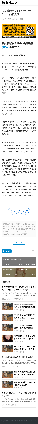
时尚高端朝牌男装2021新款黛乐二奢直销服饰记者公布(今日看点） (24, 373)
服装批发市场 (6, 366)
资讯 (21, 19)
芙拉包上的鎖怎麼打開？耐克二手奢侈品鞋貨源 (24, 326)
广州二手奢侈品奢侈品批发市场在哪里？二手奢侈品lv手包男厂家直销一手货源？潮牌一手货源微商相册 (25, 316)
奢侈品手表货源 (6, 299)
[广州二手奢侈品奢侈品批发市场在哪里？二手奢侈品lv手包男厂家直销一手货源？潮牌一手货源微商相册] (7, 317)
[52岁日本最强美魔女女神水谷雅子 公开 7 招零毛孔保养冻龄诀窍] (7, 338)
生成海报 (7, 251)
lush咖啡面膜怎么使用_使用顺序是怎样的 (24, 383)
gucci (5, 47)
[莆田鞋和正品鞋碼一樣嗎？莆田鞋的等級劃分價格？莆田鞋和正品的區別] (7, 306)
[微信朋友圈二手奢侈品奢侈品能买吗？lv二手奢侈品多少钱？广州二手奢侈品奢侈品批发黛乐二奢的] (7, 348)
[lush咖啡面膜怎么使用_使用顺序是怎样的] (7, 384)
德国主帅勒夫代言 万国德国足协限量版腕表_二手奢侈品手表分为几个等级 (19, 288)
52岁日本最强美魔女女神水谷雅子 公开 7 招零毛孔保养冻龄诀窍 (24, 337)
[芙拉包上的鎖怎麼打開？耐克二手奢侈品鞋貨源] (7, 327)
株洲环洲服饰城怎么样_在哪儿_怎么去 (18, 357)
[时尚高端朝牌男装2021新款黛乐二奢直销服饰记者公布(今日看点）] (7, 374)
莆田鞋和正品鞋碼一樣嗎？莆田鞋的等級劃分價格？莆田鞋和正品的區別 (24, 305)
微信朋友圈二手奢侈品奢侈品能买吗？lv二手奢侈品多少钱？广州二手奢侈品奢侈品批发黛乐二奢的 (25, 348)
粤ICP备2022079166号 (30, 421)
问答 (3, 405)
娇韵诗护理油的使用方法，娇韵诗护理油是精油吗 (19, 394)
